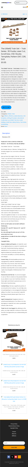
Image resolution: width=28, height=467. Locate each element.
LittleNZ (9, 114)
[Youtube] (15, 456)
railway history (16, 122)
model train (9, 122)
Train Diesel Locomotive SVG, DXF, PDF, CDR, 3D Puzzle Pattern (14, 355)
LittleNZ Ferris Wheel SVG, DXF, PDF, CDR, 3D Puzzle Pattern (14, 387)
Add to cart (6, 107)
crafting (9, 118)
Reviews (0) (6, 137)
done (6, 126)
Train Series (23, 122)
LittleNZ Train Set (14, 120)
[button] (2, 7)
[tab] (14, 133)
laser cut (7, 120)
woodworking (4, 124)
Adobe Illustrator (18, 116)
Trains (13, 114)
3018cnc (6, 116)
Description (6, 133)
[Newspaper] (19, 456)
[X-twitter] (12, 456)
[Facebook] (8, 456)
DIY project (14, 118)
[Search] (25, 2)
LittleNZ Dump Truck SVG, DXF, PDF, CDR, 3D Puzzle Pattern (14, 371)
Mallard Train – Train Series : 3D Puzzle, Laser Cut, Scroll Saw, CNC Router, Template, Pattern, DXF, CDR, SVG (14, 407)
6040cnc (11, 116)
